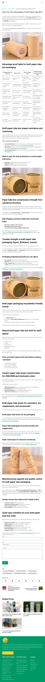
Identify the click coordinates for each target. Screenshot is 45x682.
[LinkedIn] (26, 580)
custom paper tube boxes (21, 570)
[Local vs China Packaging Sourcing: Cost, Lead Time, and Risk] (12, 623)
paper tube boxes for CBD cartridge (19, 148)
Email (3, 542)
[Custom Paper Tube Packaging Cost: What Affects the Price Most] (12, 606)
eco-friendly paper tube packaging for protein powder (18, 232)
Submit (5, 562)
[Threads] (39, 580)
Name (3, 536)
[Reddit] (32, 580)
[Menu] (42, 2)
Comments (4, 547)
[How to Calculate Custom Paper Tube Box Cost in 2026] (33, 606)
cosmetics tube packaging (27, 145)
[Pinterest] (19, 580)
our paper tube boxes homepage (16, 28)
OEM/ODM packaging (7, 573)
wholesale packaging (32, 573)
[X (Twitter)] (12, 580)
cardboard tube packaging (8, 570)
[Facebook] (5, 580)
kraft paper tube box (32, 570)
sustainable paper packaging (20, 573)
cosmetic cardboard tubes (31, 444)
